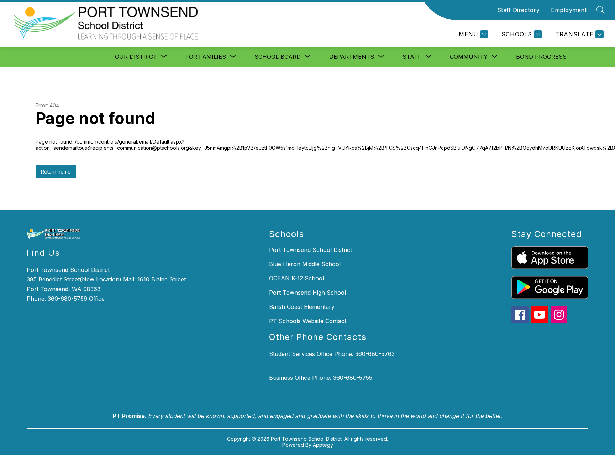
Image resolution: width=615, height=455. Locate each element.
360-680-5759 (67, 298)
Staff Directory (518, 10)
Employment (569, 10)
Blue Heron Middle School (305, 264)
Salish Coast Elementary (302, 306)
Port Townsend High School (307, 292)
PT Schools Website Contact (307, 321)
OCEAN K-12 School (296, 278)
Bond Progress (541, 56)
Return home (56, 172)
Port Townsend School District (310, 249)
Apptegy (323, 445)
